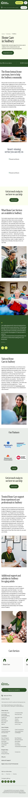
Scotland (17, 743)
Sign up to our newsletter (14, 690)
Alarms (3, 724)
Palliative (17, 720)
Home (3, 33)
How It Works (4, 727)
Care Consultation (19, 729)
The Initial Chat (4, 729)
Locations (4, 736)
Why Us (3, 757)
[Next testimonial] (6, 347)
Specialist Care (18, 717)
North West (17, 741)
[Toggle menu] (25, 2)
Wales (2, 746)
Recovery (3, 722)
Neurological (4, 720)
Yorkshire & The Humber (20, 746)
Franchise (8, 774)
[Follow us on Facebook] (2, 781)
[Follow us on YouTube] (11, 781)
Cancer (16, 719)
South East (4, 744)
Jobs (2, 774)
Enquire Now (19, 2)
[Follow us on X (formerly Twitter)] (14, 781)
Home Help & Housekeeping (5, 715)
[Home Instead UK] (5, 684)
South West (17, 744)
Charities (15, 774)
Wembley (8, 33)
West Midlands (4, 743)
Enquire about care (7, 52)
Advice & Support (6, 760)
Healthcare (4, 717)
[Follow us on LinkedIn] (5, 781)
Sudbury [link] (14, 33)
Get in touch (14, 200)
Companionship (19, 712)
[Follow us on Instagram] (8, 781)
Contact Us (17, 752)
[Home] (5, 3)
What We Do (4, 710)
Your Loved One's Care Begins (19, 732)
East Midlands (18, 738)
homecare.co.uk (20, 386)
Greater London (5, 739)
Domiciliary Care (5, 712)
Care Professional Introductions (5, 732)
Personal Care (18, 714)
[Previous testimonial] (2, 347)
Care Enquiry (4, 752)
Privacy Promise (5, 753)
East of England (5, 738)
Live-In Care (18, 724)
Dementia (3, 719)
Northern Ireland (19, 739)
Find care (24, 7)
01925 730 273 (5, 699)
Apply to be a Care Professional (9, 764)
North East (3, 741)
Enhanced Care (18, 722)
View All (14, 468)
